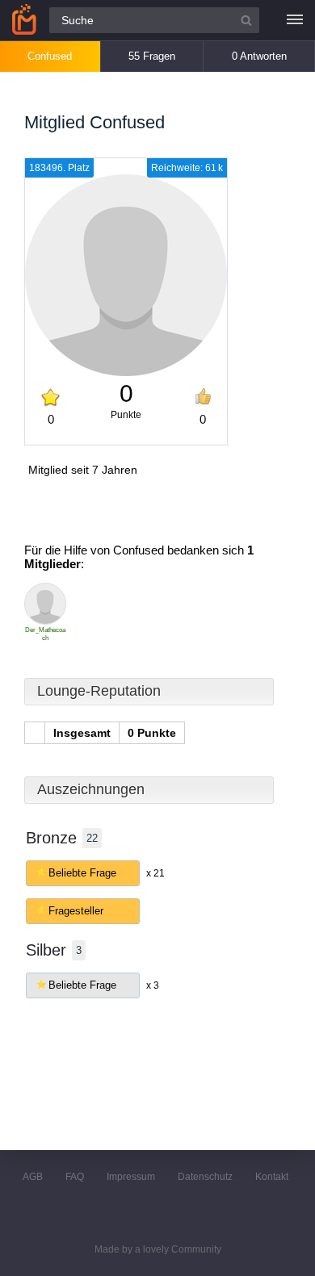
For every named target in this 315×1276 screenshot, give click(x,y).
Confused (49, 56)
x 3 (152, 985)
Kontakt (271, 1176)
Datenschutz (205, 1176)
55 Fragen (151, 56)
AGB (33, 1176)
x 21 (155, 873)
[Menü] (295, 20)
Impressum (131, 1176)
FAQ (74, 1176)
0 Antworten (259, 56)
